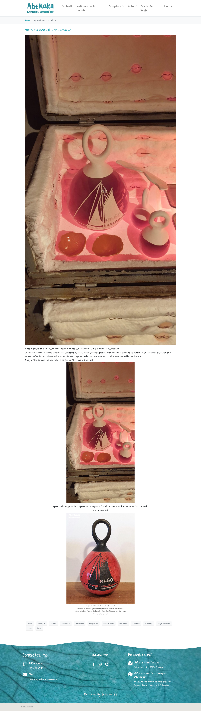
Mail (31, 674)
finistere (136, 623)
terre (39, 628)
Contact (169, 6)
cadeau (53, 623)
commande (80, 623)
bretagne (41, 623)
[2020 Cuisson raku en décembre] (100, 189)
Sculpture (115, 6)
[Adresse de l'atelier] (130, 663)
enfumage (123, 623)
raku (29, 628)
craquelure (93, 623)
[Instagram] (100, 664)
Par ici (113, 694)
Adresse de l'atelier (147, 662)
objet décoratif (164, 623)
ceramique (66, 623)
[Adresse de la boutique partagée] (130, 674)
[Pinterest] (106, 664)
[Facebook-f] (93, 664)
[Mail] (25, 675)
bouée (30, 623)
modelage (148, 623)
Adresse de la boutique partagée (150, 675)
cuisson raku (109, 623)
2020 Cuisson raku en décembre (48, 30)
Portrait (67, 6)
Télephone (35, 663)
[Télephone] (25, 664)
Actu (131, 6)
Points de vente (147, 8)
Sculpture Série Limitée (85, 8)
